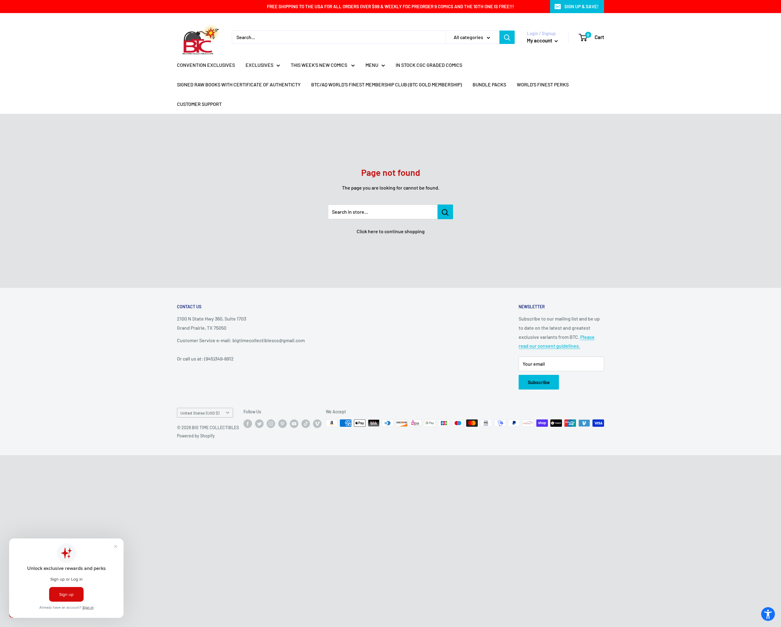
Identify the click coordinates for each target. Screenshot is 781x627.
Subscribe (539, 382)
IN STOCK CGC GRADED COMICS (429, 65)
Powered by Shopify (196, 435)
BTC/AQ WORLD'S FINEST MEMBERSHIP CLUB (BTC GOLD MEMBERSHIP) (386, 84)
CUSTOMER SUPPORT (199, 104)
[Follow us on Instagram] (271, 423)
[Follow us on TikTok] (305, 423)
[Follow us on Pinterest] (282, 423)
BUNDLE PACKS (489, 84)
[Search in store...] (445, 212)
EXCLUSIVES (259, 65)
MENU (371, 65)
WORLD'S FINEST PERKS (543, 84)
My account (540, 40)
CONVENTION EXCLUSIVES (206, 65)
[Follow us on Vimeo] (317, 423)
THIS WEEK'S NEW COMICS (319, 65)
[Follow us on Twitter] (259, 423)
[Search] (507, 37)
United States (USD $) (199, 412)
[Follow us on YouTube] (294, 423)
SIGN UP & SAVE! (581, 6)
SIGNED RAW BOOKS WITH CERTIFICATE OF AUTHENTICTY (239, 84)
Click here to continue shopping (391, 231)
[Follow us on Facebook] (247, 423)
